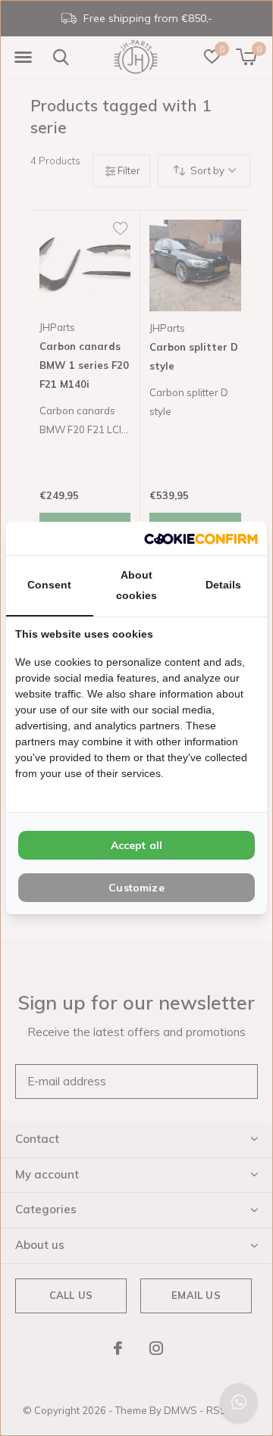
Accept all (137, 845)
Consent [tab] (49, 585)
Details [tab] (223, 585)
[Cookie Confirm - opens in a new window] (201, 538)
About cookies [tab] (136, 585)
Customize (136, 887)
